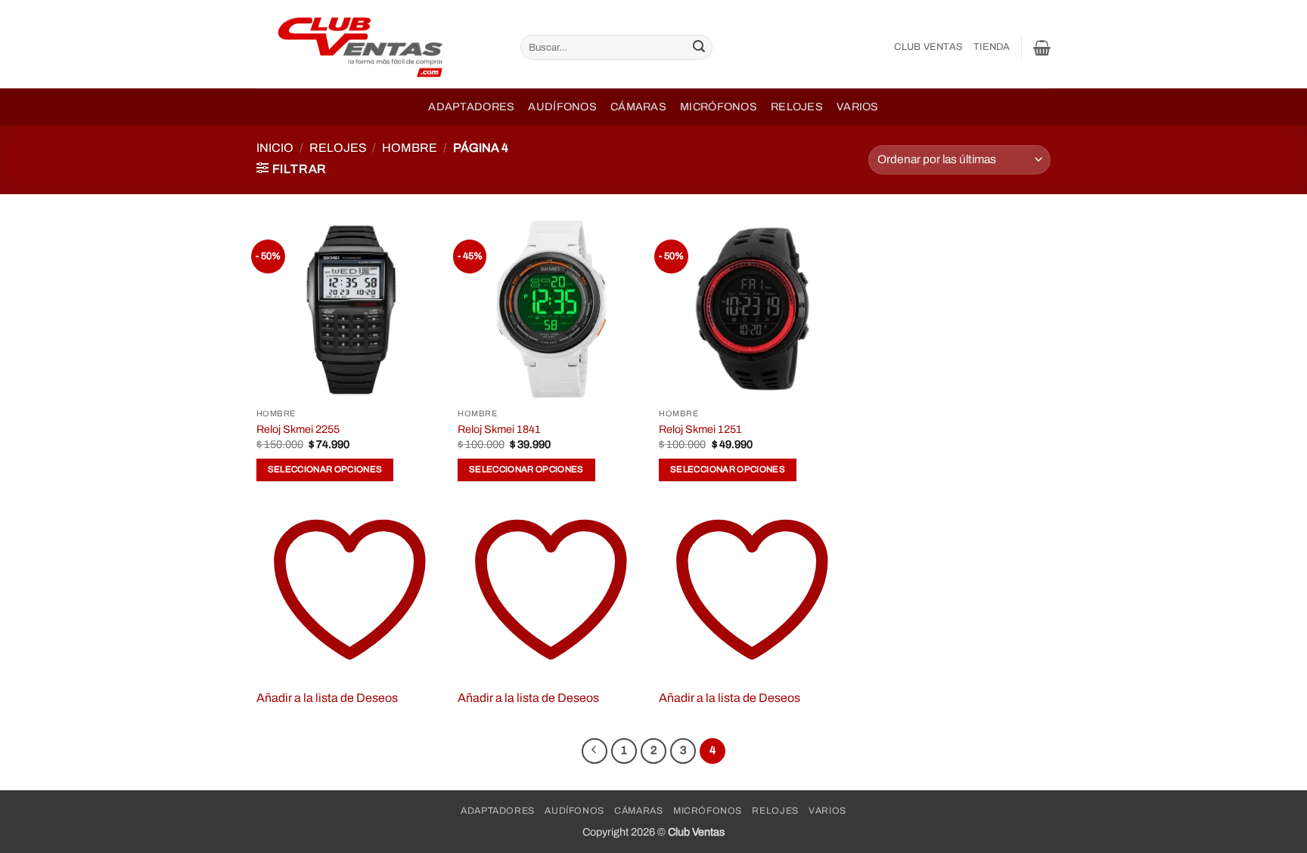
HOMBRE (409, 147)
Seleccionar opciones (325, 469)
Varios (858, 106)
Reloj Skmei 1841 (499, 429)
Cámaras (638, 106)
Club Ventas (928, 47)
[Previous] (594, 751)
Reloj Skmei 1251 (700, 429)
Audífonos (562, 106)
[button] (1042, 47)
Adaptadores (471, 106)
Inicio (274, 147)
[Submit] (699, 47)
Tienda (992, 47)
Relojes (797, 106)
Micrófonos (718, 106)
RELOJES (338, 147)
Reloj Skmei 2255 (298, 429)
